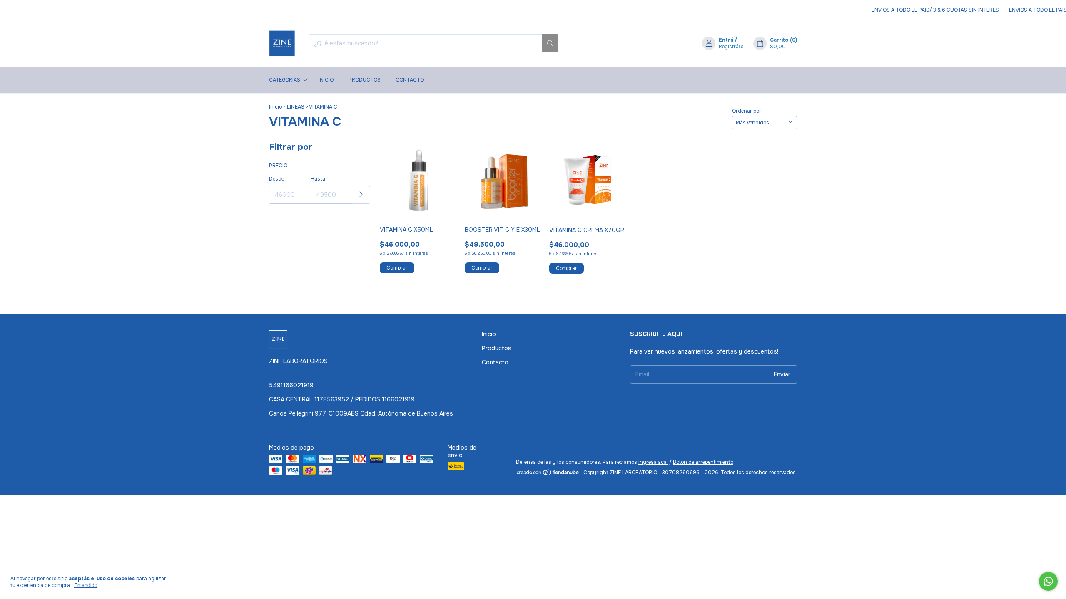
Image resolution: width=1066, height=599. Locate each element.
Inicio (326, 80)
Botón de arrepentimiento (703, 462)
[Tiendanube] (548, 474)
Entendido (85, 585)
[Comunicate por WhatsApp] (1048, 581)
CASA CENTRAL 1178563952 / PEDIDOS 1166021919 (342, 399)
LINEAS (295, 107)
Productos (365, 80)
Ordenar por (746, 111)
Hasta (318, 179)
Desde (276, 179)
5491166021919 (291, 385)
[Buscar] (550, 43)
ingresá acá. (653, 462)
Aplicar (361, 195)
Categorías (284, 80)
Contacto (410, 80)
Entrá (726, 40)
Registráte (731, 46)
